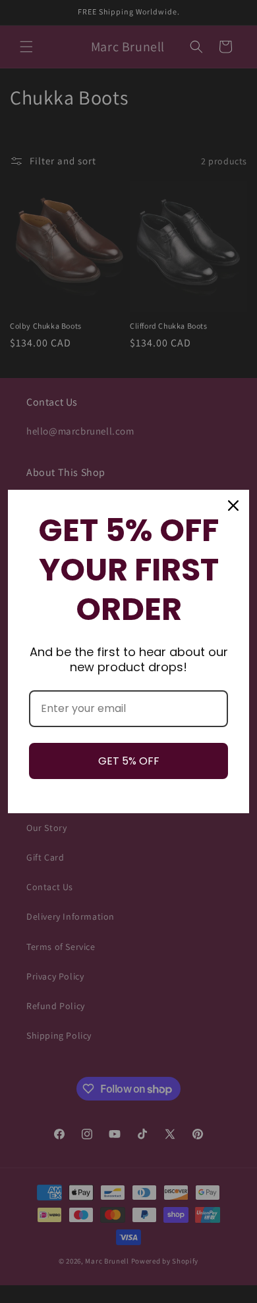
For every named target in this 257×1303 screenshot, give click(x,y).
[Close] (233, 505)
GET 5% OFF (128, 761)
